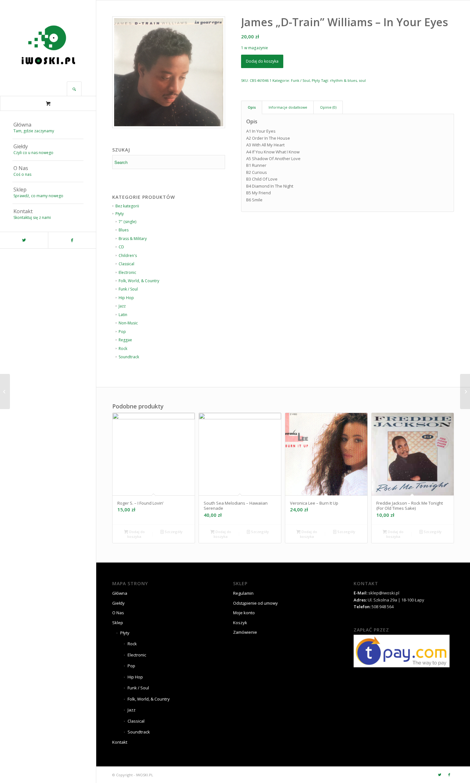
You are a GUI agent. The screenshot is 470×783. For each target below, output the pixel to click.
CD (121, 247)
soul (362, 80)
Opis (252, 107)
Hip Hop (126, 297)
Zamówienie (245, 632)
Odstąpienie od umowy (255, 603)
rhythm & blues (343, 80)
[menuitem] (47, 128)
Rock (123, 348)
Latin (123, 314)
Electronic (127, 272)
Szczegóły (173, 531)
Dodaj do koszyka (262, 61)
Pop (122, 331)
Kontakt (119, 742)
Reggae (125, 340)
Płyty (316, 80)
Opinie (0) (328, 107)
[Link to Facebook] (72, 240)
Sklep (117, 622)
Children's (128, 255)
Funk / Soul (128, 289)
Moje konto (244, 613)
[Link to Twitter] (24, 240)
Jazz (122, 306)
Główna (119, 593)
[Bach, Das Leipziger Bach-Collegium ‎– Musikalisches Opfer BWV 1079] (5, 391)
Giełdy (118, 603)
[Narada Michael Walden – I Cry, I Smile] (465, 391)
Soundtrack (129, 357)
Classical (126, 264)
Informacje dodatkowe (288, 107)
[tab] (251, 107)
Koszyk (240, 622)
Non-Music (128, 323)
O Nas (118, 613)
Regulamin (243, 593)
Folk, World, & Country (139, 280)
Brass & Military (133, 238)
